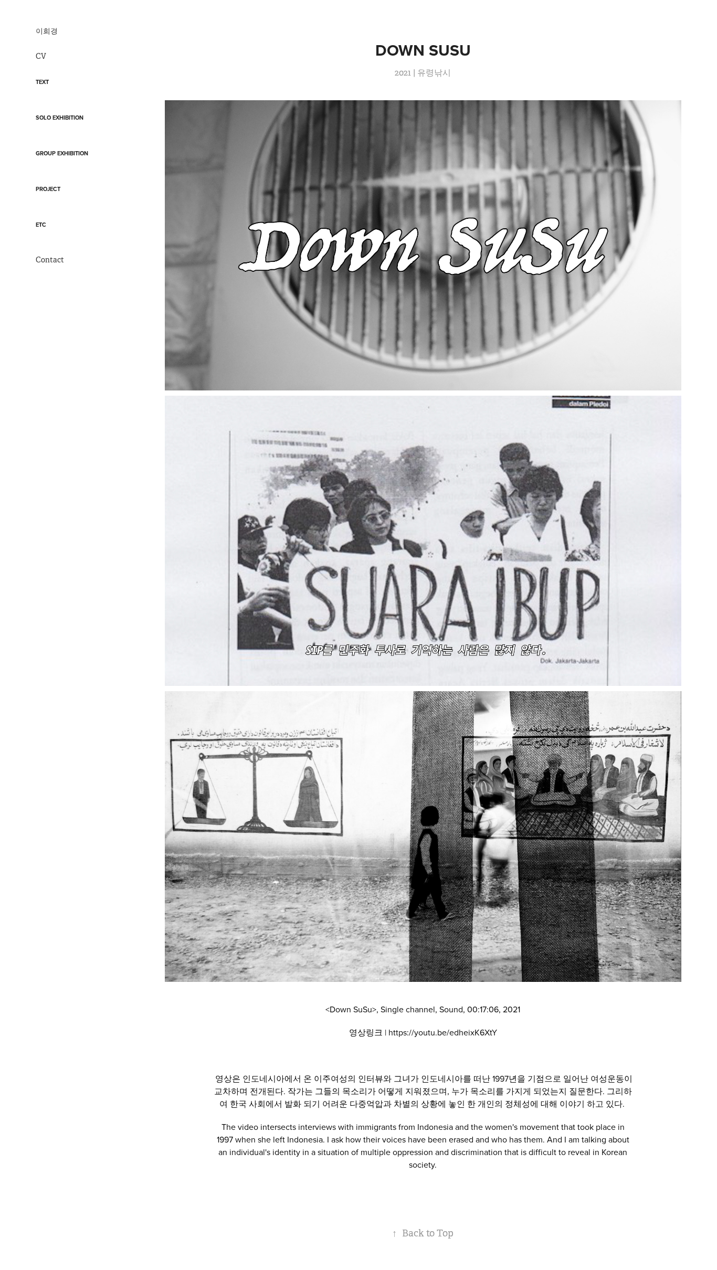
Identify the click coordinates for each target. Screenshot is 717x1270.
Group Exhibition (62, 153)
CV (41, 56)
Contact (50, 259)
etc (41, 224)
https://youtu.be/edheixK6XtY (442, 1032)
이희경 (47, 31)
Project (48, 189)
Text (42, 82)
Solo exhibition (59, 117)
